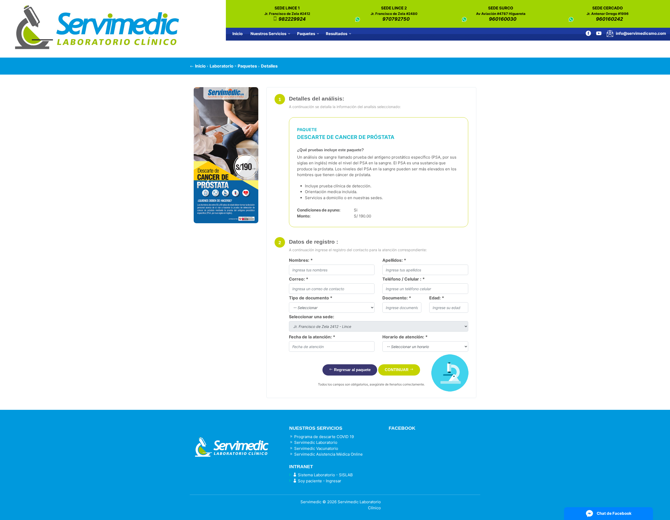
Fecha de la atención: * (312, 336)
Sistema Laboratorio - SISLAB (325, 474)
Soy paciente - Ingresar (319, 480)
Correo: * (298, 279)
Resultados (336, 33)
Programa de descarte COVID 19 (323, 436)
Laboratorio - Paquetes (233, 66)
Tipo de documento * (310, 297)
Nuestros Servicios (268, 33)
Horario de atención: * (405, 336)
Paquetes (306, 33)
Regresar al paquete (352, 369)
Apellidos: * (394, 260)
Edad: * (436, 297)
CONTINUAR (397, 369)
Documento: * (396, 297)
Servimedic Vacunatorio (315, 448)
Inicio (237, 33)
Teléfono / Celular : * (403, 279)
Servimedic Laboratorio (315, 442)
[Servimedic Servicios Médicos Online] (235, 443)
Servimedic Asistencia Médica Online (328, 454)
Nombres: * (301, 260)
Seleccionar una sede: (311, 316)
